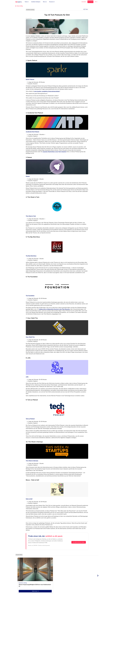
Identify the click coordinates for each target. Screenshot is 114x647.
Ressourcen (51, 1)
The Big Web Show (31, 256)
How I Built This (30, 337)
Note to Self (29, 499)
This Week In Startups (32, 460)
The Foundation (30, 295)
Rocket (28, 176)
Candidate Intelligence (35, 1)
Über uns (45, 1)
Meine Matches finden (79, 542)
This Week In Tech (31, 216)
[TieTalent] (18, 1)
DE (95, 1)
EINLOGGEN (84, 1)
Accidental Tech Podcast (32, 132)
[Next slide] (98, 575)
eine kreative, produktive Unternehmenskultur (47, 91)
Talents (26, 1)
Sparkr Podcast (30, 79)
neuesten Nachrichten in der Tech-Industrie (54, 151)
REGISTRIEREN (90, 1)
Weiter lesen (34, 591)
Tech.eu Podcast (30, 419)
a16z (27, 377)
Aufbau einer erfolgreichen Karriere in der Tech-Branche (54, 309)
